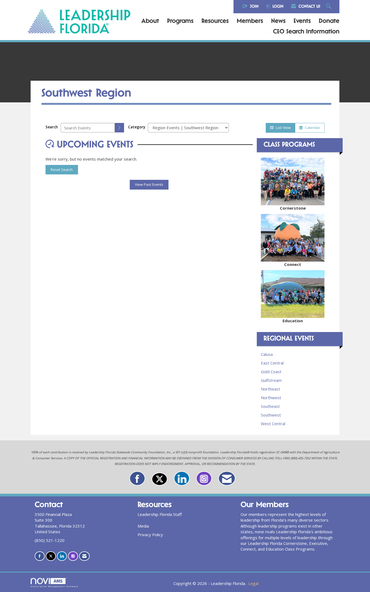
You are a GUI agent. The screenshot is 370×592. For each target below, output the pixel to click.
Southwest (271, 415)
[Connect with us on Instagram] (204, 478)
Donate (329, 21)
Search (52, 127)
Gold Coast (271, 371)
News (278, 21)
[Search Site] (329, 7)
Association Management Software (54, 586)
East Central (272, 363)
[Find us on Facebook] (137, 478)
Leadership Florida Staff (160, 514)
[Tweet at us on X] (159, 479)
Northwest (271, 397)
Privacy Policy (150, 534)
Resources (215, 21)
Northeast (270, 389)
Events (302, 21)
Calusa (267, 354)
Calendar (311, 127)
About (150, 21)
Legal (253, 583)
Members (250, 21)
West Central (273, 423)
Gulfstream (271, 380)
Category (136, 127)
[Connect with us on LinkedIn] (182, 478)
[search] (119, 127)
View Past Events (149, 184)
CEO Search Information (306, 32)
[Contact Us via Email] (226, 478)
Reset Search (62, 169)
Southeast (270, 406)
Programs (180, 21)
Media (143, 526)
